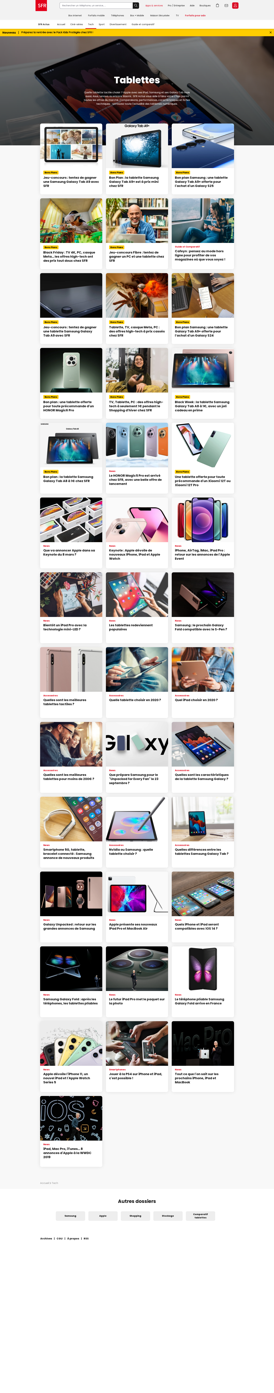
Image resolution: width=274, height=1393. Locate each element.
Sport (102, 24)
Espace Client (235, 5)
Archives (46, 1238)
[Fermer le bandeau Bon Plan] (270, 32)
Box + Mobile (137, 15)
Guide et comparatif (143, 24)
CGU (60, 1238)
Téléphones (117, 15)
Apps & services (154, 5)
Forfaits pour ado (195, 15)
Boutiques (205, 5)
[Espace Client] (235, 5)
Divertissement (118, 24)
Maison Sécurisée (160, 15)
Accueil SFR (41, 5)
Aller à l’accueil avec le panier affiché (217, 5)
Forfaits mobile (96, 15)
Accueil (61, 24)
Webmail (226, 5)
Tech (91, 24)
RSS (86, 1238)
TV (177, 15)
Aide (192, 5)
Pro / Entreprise (176, 5)
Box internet (75, 15)
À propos (73, 1238)
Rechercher (136, 5)
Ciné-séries (76, 24)
